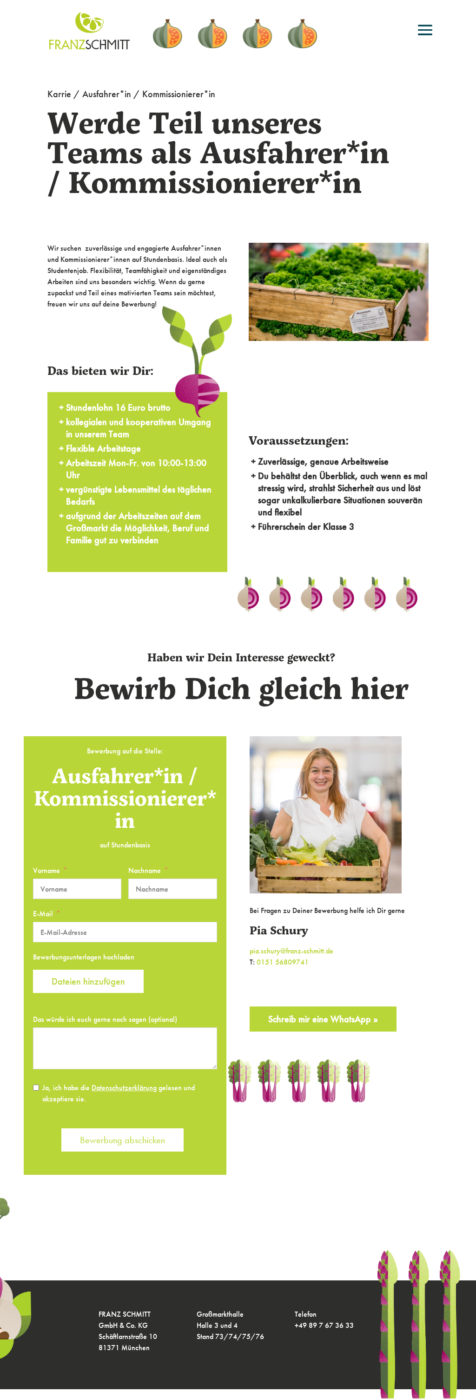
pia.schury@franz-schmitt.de (291, 951)
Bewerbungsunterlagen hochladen (83, 957)
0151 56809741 (283, 962)
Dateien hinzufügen (88, 981)
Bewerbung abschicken (122, 1140)
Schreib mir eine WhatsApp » (323, 1019)
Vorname (46, 870)
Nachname (144, 870)
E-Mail (43, 914)
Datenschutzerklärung (124, 1088)
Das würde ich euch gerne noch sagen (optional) (105, 1019)
